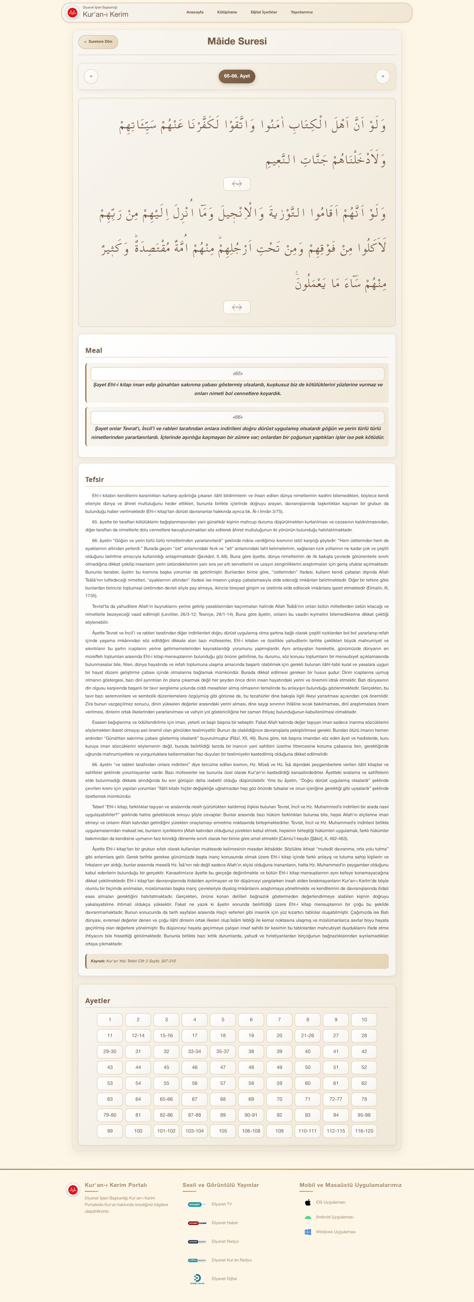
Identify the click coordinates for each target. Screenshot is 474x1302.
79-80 (109, 1115)
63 (110, 1099)
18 (223, 1036)
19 (251, 1036)
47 (223, 1067)
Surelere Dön (98, 42)
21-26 (307, 1036)
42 (364, 1051)
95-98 (364, 1115)
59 (279, 1083)
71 (308, 1099)
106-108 (251, 1131)
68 (223, 1099)
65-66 (166, 1099)
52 (364, 1067)
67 (195, 1099)
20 (279, 1036)
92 (279, 1115)
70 (279, 1099)
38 (251, 1051)
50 (308, 1067)
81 (138, 1115)
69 (251, 1099)
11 (110, 1036)
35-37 (222, 1051)
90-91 (251, 1115)
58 (251, 1083)
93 (308, 1115)
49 (279, 1067)
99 (110, 1131)
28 (364, 1036)
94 (336, 1115)
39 (279, 1051)
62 (364, 1083)
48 (251, 1067)
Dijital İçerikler (264, 12)
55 (166, 1083)
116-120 (364, 1131)
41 (336, 1051)
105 (223, 1131)
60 (308, 1083)
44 (138, 1067)
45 (166, 1067)
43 (110, 1067)
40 (308, 1051)
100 (138, 1131)
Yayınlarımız (302, 12)
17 (195, 1036)
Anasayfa (195, 12)
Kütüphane (227, 12)
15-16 (166, 1036)
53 (110, 1083)
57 (223, 1083)
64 (138, 1099)
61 (336, 1083)
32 (166, 1051)
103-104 (194, 1131)
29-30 (109, 1051)
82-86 (166, 1115)
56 (195, 1083)
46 (195, 1067)
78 (364, 1099)
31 (138, 1051)
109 (279, 1131)
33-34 (194, 1051)
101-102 (166, 1131)
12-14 (138, 1036)
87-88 (194, 1115)
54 (138, 1083)
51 (336, 1067)
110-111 (307, 1131)
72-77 (335, 1099)
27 (336, 1036)
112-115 (336, 1131)
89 (223, 1115)
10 (364, 1020)
